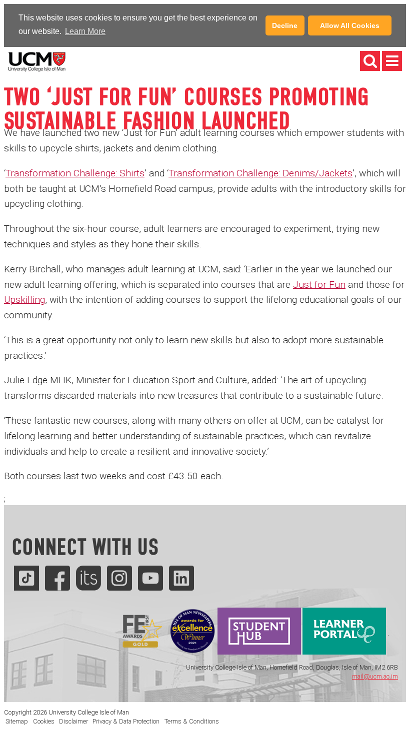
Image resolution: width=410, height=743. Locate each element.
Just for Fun (319, 284)
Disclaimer (73, 721)
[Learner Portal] (344, 634)
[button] (110, 32)
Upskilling (24, 299)
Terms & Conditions (191, 721)
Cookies (43, 721)
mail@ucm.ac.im (375, 676)
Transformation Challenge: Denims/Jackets (260, 173)
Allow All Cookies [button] (350, 25)
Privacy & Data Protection (126, 721)
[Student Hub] (259, 634)
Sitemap (17, 721)
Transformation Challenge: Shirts (75, 173)
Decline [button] (285, 25)
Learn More (85, 31)
